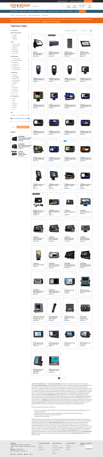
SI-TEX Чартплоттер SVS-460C (69, 343)
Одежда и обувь (31, 11)
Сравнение (68, 445)
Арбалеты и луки (22, 11)
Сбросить (13, 127)
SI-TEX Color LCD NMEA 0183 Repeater (85, 291)
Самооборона (69, 11)
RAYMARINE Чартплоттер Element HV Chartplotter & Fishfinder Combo (38, 291)
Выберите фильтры (23, 127)
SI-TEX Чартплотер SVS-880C (69, 291)
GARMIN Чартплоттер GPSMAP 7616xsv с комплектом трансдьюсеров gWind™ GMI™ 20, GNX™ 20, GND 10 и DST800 (38, 212)
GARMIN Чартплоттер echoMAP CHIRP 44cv (54, 79)
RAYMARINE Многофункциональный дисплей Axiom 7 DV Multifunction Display (86, 265)
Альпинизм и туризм (41, 11)
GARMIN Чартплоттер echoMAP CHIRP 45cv (70, 79)
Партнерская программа (57, 447)
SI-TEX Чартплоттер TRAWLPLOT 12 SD (54, 370)
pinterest (20, 454)
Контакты (41, 445)
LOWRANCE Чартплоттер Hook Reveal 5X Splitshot (85, 238)
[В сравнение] (41, 36)
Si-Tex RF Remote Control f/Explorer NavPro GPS (53, 318)
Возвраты (41, 447)
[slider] (11, 118)
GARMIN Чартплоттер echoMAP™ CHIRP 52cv (54, 185)
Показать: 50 (83, 30)
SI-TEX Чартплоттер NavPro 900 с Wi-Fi (54, 343)
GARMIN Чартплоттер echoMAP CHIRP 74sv (54, 132)
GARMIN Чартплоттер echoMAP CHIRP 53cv (85, 79)
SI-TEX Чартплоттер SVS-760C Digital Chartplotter (38, 370)
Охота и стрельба (14, 11)
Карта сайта (41, 449)
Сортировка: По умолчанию (71, 30)
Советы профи (87, 1)
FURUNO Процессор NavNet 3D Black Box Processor (54, 53)
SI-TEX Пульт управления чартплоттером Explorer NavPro (84, 318)
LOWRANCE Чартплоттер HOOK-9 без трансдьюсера (54, 265)
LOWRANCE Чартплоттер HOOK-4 (38, 264)
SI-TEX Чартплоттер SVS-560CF (85, 343)
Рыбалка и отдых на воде (53, 11)
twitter (27, 454)
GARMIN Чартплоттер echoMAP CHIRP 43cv (38, 79)
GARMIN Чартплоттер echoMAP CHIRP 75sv (85, 132)
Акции (53, 451)
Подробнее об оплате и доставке (50, 21)
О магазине (54, 445)
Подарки (76, 11)
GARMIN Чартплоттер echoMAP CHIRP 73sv (38, 132)
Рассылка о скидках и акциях (86, 444)
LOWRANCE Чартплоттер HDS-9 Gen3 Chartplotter (69, 238)
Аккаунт (68, 449)
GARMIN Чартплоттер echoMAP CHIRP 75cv (70, 132)
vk (32, 454)
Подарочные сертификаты (76, 1)
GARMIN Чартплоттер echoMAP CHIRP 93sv (54, 158)
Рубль (82, 6)
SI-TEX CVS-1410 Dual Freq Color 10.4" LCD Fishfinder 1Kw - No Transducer (38, 318)
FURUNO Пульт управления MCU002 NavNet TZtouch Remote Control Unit (69, 53)
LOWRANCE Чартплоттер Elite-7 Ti (86, 211)
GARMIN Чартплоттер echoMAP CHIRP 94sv (70, 158)
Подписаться (89, 448)
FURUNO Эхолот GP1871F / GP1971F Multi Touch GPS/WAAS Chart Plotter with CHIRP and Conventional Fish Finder (85, 53)
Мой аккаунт (83, 5)
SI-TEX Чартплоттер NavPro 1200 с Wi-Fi (38, 343)
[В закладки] (43, 36)
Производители (55, 449)
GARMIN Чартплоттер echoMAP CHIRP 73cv (85, 106)
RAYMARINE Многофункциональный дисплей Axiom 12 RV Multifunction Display (70, 265)
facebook (14, 454)
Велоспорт (62, 11)
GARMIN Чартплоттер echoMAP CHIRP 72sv (70, 106)
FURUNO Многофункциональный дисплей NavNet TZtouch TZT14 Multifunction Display (38, 53)
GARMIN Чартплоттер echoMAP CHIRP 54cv (38, 106)
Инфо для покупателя (63, 1)
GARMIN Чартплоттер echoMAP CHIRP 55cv (54, 106)
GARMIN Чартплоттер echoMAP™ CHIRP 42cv (38, 185)
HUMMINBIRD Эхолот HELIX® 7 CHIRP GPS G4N (54, 212)
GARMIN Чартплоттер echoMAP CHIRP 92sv (38, 158)
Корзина (89, 7)
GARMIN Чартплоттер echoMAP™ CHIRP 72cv (70, 185)
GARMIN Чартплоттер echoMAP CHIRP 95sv (85, 158)
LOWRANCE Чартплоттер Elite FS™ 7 (70, 212)
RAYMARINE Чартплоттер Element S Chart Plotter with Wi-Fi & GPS (54, 291)
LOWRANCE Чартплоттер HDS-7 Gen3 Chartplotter (54, 238)
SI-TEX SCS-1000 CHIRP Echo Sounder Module (69, 318)
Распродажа (82, 11)
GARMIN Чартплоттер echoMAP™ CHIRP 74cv (85, 185)
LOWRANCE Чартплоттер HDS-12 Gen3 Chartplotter (38, 238)
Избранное (68, 447)
